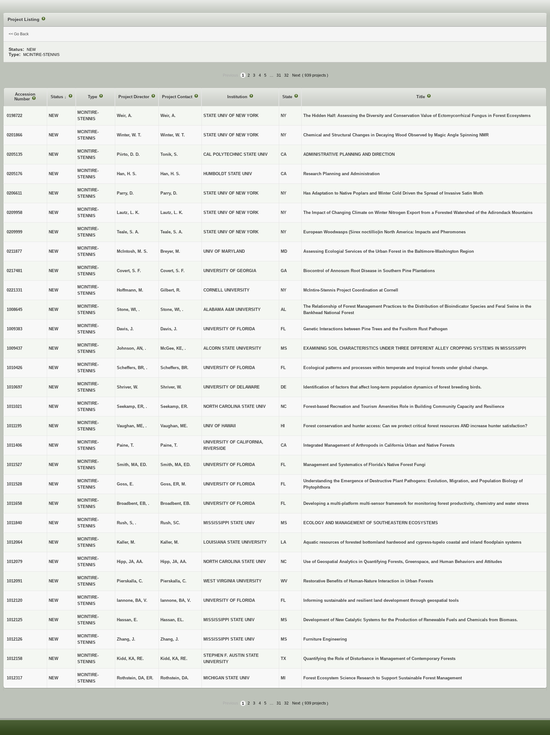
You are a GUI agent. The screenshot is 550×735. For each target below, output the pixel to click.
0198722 (14, 115)
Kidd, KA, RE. (173, 658)
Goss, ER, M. (173, 484)
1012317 (14, 678)
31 (279, 75)
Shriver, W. (171, 387)
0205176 (14, 173)
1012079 (14, 561)
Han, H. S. (170, 173)
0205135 (14, 154)
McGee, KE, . (173, 348)
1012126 (14, 639)
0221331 (14, 290)
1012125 (14, 619)
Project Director (134, 96)
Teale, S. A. (171, 232)
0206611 (14, 193)
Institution (238, 96)
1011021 (14, 406)
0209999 (14, 232)
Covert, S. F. (172, 270)
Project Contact (178, 96)
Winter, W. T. (172, 135)
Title (421, 96)
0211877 (14, 251)
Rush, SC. (170, 522)
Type (93, 96)
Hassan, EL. (172, 619)
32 (286, 75)
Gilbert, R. (170, 290)
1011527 (14, 464)
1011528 (14, 484)
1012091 (14, 581)
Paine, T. (169, 445)
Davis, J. (168, 328)
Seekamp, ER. (174, 406)
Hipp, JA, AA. (173, 561)
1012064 (14, 542)
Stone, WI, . (171, 309)
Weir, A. (168, 115)
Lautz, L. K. (171, 212)
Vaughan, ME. (174, 425)
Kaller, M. (169, 542)
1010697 (14, 387)
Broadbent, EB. (175, 503)
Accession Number (24, 97)
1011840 (14, 522)
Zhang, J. (169, 639)
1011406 (14, 445)
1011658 (14, 503)
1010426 (14, 367)
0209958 (14, 212)
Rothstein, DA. (174, 678)
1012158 (14, 658)
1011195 (14, 425)
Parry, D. (168, 193)
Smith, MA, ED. (175, 464)
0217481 (14, 270)
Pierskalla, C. (173, 581)
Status (57, 96)
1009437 (14, 348)
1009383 (14, 328)
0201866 (14, 135)
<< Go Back (19, 34)
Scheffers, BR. (174, 367)
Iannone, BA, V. (175, 600)
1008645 (14, 309)
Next (296, 75)
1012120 (14, 600)
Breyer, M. (170, 251)
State (287, 96)
